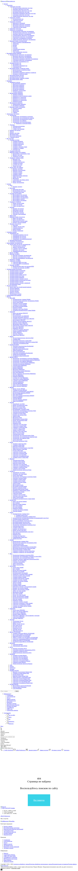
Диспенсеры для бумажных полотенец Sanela (24, 476)
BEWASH (12, 643)
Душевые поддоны (18, 163)
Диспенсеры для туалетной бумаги (22, 122)
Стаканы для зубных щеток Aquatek (22, 606)
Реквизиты (9, 702)
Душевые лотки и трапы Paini (20, 457)
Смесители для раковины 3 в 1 (21, 61)
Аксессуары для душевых (16, 167)
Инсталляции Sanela (18, 485)
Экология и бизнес (8, 861)
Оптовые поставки (12, 706)
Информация (7, 694)
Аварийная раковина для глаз (20, 234)
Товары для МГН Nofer (19, 430)
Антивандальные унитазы (16, 281)
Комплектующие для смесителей (18, 41)
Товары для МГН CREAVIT (20, 331)
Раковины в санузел (15, 82)
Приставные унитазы (18, 212)
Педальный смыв (17, 71)
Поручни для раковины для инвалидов (23, 258)
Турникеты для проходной (17, 241)
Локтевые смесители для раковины (22, 34)
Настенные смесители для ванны (21, 26)
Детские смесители (15, 289)
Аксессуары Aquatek (18, 567)
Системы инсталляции (16, 193)
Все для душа (10, 138)
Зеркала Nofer (16, 416)
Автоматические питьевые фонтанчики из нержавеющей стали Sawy (31, 518)
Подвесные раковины (18, 89)
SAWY (11, 512)
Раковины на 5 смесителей (20, 100)
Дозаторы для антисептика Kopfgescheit (23, 346)
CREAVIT (12, 311)
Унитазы (12, 207)
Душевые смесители (15, 151)
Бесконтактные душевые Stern (20, 541)
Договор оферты (72, 864)
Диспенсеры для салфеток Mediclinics (22, 361)
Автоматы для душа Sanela (20, 474)
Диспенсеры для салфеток (19, 120)
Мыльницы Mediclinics (19, 369)
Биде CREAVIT (17, 314)
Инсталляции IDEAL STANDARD (22, 634)
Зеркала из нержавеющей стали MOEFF (23, 391)
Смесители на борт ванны (19, 27)
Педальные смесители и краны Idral (22, 340)
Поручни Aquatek (17, 599)
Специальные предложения (14, 295)
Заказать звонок (32, 750)
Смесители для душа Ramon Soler (21, 681)
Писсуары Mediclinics (18, 372)
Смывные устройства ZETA (20, 651)
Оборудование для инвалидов (14, 243)
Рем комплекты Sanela (18, 492)
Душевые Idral (16, 339)
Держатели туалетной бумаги (23, 123)
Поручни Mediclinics (18, 375)
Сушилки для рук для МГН (20, 248)
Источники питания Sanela (20, 486)
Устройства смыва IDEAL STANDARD (23, 641)
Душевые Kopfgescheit (18, 347)
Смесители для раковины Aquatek (21, 604)
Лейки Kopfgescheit (18, 350)
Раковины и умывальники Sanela (21, 490)
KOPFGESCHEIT (14, 344)
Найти (17, 691)
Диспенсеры (13, 115)
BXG (11, 553)
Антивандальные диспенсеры (17, 270)
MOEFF (12, 387)
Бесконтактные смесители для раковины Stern (25, 542)
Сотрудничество (11, 696)
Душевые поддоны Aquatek (20, 579)
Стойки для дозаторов (18, 129)
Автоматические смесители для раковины (21, 54)
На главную (39, 800)
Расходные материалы (15, 135)
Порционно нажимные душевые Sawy (26, 516)
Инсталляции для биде (19, 199)
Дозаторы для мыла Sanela (19, 478)
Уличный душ (16, 149)
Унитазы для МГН (14, 265)
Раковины (9, 80)
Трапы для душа (17, 166)
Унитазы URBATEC (18, 618)
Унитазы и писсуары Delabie (20, 309)
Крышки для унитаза (18, 208)
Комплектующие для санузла (17, 217)
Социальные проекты (12, 710)
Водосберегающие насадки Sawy (21, 522)
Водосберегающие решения (14, 53)
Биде (11, 185)
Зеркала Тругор (17, 622)
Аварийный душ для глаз (19, 236)
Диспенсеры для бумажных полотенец (23, 116)
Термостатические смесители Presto (22, 470)
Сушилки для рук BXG (19, 562)
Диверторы (16, 43)
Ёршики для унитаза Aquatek (20, 581)
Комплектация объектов (13, 705)
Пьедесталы (16, 111)
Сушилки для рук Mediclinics (20, 380)
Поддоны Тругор (17, 626)
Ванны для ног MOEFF (19, 388)
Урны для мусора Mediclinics (20, 384)
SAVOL (12, 666)
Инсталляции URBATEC (19, 612)
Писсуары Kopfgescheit (19, 351)
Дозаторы (12, 124)
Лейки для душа (17, 177)
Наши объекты (7, 860)
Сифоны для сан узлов (19, 226)
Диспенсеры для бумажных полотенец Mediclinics (26, 358)
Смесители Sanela (17, 493)
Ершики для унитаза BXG (19, 560)
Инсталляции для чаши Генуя (20, 197)
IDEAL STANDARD (15, 632)
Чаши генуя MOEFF (18, 401)
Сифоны (15, 112)
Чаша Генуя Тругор (18, 630)
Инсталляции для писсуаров (20, 196)
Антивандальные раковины (17, 277)
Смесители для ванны (15, 21)
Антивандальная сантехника (14, 269)
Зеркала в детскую (14, 292)
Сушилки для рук (14, 137)
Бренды (9, 296)
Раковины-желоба (17, 101)
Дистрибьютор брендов (10, 832)
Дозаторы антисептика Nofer (20, 412)
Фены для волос (17, 181)
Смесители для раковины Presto (21, 465)
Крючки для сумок (14, 133)
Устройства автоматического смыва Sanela (24, 498)
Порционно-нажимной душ (20, 65)
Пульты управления (18, 230)
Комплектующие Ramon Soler (20, 676)
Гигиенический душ (18, 19)
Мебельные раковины (18, 85)
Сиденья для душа (17, 164)
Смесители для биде (15, 17)
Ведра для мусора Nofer (19, 406)
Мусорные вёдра (14, 134)
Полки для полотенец (18, 182)
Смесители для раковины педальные (22, 38)
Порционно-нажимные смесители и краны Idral (25, 342)
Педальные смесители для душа (21, 12)
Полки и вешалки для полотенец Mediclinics (24, 373)
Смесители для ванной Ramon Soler (22, 680)
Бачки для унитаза (17, 218)
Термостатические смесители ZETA (22, 652)
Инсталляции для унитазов (20, 195)
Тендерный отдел (11, 700)
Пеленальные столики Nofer (20, 419)
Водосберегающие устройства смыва (19, 68)
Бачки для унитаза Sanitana (20, 501)
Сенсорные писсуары (18, 192)
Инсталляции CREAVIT (19, 320)
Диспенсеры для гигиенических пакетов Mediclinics (26, 360)
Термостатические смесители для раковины (24, 39)
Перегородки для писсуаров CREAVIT (23, 325)
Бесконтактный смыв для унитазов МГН (23, 266)
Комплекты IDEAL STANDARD (21, 636)
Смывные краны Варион (19, 662)
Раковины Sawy (17, 534)
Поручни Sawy (17, 533)
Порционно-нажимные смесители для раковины (25, 58)
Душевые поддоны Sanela (19, 482)
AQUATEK (13, 566)
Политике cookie (15, 868)
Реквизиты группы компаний (11, 846)
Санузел (9, 184)
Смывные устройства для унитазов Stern (23, 552)
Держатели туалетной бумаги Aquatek (23, 574)
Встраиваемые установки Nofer (21, 409)
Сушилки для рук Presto (19, 468)
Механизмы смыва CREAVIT (20, 324)
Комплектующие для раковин (17, 107)
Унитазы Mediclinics (18, 383)
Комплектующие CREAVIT (20, 322)
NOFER (12, 402)
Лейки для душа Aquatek (19, 590)
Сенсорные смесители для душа (21, 15)
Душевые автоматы (18, 141)
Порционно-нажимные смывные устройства (24, 72)
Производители (8, 834)
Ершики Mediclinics (18, 366)
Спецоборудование (12, 232)
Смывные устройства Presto (20, 467)
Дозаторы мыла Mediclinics (20, 365)
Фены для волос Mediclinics (20, 386)
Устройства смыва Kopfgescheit (21, 355)
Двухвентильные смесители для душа (22, 8)
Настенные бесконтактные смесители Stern (24, 548)
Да (1, 746)
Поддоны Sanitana (17, 507)
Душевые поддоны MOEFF (20, 390)
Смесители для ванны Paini (20, 453)
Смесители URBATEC (19, 617)
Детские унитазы (14, 291)
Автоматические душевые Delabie (21, 299)
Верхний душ (16, 159)
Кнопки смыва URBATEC (20, 614)
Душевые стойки (17, 174)
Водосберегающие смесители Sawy (22, 523)
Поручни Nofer (17, 421)
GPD (11, 665)
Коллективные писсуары (19, 190)
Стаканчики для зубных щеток (21, 179)
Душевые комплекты (18, 144)
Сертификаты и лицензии (10, 857)
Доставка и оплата (11, 703)
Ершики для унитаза (15, 130)
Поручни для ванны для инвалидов (22, 255)
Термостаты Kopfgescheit (19, 354)
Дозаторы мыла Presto (18, 460)
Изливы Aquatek (17, 584)
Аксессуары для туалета (13, 113)
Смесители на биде (18, 20)
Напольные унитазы (18, 210)
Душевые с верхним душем (20, 146)
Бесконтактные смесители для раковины (23, 31)
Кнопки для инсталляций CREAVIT (22, 321)
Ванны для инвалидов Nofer (20, 405)
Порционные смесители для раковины (23, 36)
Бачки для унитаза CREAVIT (20, 313)
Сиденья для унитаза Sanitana (20, 509)
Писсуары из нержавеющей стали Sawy (23, 531)
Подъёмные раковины (18, 105)
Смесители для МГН (15, 261)
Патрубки (15, 225)
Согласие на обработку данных (21, 864)
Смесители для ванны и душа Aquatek (23, 603)
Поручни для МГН (15, 254)
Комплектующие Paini (18, 446)
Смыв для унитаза (17, 204)
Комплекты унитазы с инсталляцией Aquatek (24, 586)
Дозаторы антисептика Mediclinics (22, 364)
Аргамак (12, 669)
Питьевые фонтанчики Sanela (20, 489)
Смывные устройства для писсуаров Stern (24, 551)
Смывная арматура (18, 228)
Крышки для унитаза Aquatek (20, 588)
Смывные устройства (15, 201)
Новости (6, 853)
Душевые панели (17, 145)
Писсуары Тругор (17, 625)
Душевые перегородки (19, 162)
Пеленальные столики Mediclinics (21, 371)
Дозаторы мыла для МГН (19, 245)
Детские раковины (14, 288)
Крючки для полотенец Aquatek (21, 589)
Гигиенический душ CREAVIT (21, 316)
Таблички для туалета (18, 250)
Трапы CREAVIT (17, 332)
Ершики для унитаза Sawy (20, 529)
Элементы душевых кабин (17, 157)
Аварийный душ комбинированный (22, 239)
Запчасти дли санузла (15, 223)
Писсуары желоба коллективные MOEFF (23, 395)
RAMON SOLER (14, 670)
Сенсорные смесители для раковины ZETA (24, 650)
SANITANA (13, 500)
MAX (10, 717)
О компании (10, 695)
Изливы (15, 45)
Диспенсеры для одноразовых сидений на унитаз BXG (27, 556)
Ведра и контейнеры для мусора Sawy (23, 520)
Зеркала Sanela (16, 483)
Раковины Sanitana (17, 508)
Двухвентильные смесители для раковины (24, 32)
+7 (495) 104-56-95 (8, 750)
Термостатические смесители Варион (22, 663)
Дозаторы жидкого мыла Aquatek (21, 575)
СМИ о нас (9, 709)
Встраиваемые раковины (19, 83)
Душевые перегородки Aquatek (21, 578)
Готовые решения (8, 833)
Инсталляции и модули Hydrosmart (22, 685)
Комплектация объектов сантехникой (13, 829)
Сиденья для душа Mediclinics (20, 377)
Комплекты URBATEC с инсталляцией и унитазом (26, 615)
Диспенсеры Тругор (18, 621)
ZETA (11, 647)
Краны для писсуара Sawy (19, 530)
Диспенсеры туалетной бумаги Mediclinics (24, 362)
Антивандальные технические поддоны (20, 280)
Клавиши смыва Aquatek (19, 585)
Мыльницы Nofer (17, 417)
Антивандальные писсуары (17, 276)
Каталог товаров (8, 826)
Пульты (15, 46)
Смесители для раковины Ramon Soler (23, 683)
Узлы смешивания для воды (20, 52)
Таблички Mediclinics (18, 382)
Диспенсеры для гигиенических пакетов (23, 118)
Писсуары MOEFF (17, 394)
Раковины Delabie (17, 307)
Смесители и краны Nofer (19, 426)
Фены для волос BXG (18, 564)
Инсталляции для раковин (19, 200)
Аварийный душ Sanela (19, 472)
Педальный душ (17, 64)
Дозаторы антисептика (19, 126)
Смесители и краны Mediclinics (21, 379)
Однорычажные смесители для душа (22, 10)
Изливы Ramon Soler (18, 674)
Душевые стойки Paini (18, 445)
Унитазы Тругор (17, 629)
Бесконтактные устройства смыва (21, 69)
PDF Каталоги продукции (10, 858)
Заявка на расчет (11, 699)
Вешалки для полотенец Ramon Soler (22, 672)
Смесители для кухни (15, 28)
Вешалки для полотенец (19, 170)
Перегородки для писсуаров (20, 221)
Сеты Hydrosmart (17, 688)
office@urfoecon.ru (21, 750)
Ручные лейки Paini (18, 450)
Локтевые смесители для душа (21, 9)
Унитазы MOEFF (17, 398)
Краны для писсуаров (18, 203)
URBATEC (12, 608)
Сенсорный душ (17, 67)
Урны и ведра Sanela (18, 497)
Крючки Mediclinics (18, 368)
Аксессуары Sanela (18, 475)
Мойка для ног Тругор (18, 623)
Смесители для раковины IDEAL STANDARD (25, 639)
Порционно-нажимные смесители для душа (24, 13)
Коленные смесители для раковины (22, 56)
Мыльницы (16, 178)
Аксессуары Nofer (17, 439)
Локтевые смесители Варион (20, 656)
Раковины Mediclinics (18, 376)
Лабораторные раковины (19, 104)
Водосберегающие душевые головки (19, 78)
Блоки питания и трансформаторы (22, 42)
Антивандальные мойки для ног (18, 274)
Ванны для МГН (14, 252)
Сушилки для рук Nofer (19, 428)
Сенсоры (15, 47)
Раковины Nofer (17, 423)
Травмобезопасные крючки (20, 251)
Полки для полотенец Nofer (20, 420)
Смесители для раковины (16, 30)
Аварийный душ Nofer (19, 404)
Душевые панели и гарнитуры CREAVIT (23, 318)
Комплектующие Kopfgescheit (20, 349)
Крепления (16, 109)
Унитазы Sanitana (17, 511)
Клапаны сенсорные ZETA (20, 648)
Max (13, 821)
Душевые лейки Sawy (18, 527)
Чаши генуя (13, 215)
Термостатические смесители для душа (23, 16)
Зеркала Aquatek (17, 582)
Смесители (9, 5)
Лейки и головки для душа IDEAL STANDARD (25, 637)
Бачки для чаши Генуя (18, 219)
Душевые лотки (17, 160)
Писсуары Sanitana (17, 505)
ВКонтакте (6, 821)
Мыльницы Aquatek (18, 592)
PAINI (11, 442)
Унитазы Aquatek (17, 607)
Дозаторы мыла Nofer (18, 434)
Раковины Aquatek (17, 600)
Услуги (8, 698)
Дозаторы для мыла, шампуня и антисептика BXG (26, 559)
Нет (5, 746)
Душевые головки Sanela (19, 479)
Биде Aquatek (16, 568)
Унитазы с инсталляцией (19, 214)
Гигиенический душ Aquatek (20, 573)
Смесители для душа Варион (20, 658)
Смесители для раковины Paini (21, 456)
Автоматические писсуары (17, 76)
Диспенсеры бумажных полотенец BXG (23, 555)
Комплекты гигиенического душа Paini (23, 448)
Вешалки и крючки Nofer (19, 408)
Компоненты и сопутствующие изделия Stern (24, 546)
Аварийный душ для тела (19, 237)
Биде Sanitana (16, 503)
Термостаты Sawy (17, 538)
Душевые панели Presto (19, 461)
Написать (11, 723)
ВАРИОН (12, 654)
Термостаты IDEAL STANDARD (21, 640)
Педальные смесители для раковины (22, 57)
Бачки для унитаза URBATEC (20, 611)
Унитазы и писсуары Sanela (20, 496)
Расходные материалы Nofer (20, 441)
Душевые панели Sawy (22, 515)
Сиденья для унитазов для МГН (21, 267)
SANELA (12, 471)
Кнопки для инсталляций (19, 222)
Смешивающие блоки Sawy (20, 537)
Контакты (66, 750)
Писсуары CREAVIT (18, 327)
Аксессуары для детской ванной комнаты (20, 287)
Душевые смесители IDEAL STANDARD (23, 633)
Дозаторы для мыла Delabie (20, 303)
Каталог (6, 4)
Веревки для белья (17, 168)
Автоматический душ (15, 63)
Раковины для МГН (15, 259)
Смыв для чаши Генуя (18, 206)
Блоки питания (17, 229)
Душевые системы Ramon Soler (21, 673)
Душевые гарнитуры (18, 142)
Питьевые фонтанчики (16, 240)
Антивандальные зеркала (16, 273)
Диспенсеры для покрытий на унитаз (22, 119)
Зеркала (12, 131)
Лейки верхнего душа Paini (20, 449)
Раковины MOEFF (17, 397)
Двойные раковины (18, 94)
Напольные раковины (18, 87)
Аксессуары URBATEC (19, 610)
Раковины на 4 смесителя (19, 98)
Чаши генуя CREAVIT (18, 335)
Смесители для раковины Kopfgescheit (23, 353)
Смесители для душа (15, 6)
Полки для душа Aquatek (19, 595)
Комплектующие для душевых (18, 152)
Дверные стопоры (17, 171)
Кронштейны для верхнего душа (21, 153)
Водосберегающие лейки (16, 79)
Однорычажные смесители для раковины (23, 35)
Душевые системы (14, 140)
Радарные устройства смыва (20, 74)
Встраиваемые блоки (15, 284)
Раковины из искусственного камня (22, 96)
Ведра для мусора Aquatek (19, 570)
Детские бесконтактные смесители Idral (23, 338)
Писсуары (12, 188)
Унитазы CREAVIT (18, 333)
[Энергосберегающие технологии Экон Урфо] (39, 1)
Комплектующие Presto (19, 463)
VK (9, 719)
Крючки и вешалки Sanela (19, 487)
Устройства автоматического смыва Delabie (24, 310)
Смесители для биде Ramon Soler (21, 678)
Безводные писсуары (18, 189)
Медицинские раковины (16, 102)
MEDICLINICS (14, 357)
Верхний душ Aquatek (18, 571)
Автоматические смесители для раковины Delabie (26, 300)
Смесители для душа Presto (20, 464)
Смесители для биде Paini (19, 452)
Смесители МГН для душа (20, 262)
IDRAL (12, 336)
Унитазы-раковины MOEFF (20, 399)
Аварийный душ (14, 233)
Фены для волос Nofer (18, 432)
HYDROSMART (14, 684)
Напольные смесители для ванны (21, 24)
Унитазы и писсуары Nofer (20, 431)
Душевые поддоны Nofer (19, 413)
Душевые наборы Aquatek (19, 577)
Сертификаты (10, 707)
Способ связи (7, 713)
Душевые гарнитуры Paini (19, 443)
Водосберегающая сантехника (11, 827)
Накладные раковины (18, 86)
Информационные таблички (20, 175)
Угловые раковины (18, 91)
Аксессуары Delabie (18, 302)
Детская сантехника (12, 285)
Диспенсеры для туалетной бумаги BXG (23, 557)
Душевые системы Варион (20, 655)
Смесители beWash (18, 644)
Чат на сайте (12, 715)
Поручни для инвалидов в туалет (21, 256)
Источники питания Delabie (20, 306)
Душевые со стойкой (18, 148)
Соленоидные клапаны (19, 49)
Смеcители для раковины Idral (20, 343)
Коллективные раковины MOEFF (21, 393)
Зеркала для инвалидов (19, 247)
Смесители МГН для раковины (21, 263)
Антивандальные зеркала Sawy (21, 519)
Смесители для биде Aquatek (20, 601)
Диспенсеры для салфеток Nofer (21, 438)
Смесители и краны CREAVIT (21, 329)
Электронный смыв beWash (20, 645)
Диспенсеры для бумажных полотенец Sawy (24, 525)
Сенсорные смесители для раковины (22, 60)
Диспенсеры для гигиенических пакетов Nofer (25, 437)
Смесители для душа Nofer (20, 424)
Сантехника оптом (8, 830)
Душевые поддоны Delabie (20, 305)
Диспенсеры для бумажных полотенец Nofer (24, 410)
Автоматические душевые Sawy (21, 514)
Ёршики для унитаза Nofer (20, 415)
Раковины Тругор (17, 628)
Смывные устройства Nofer (20, 427)
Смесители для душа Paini (19, 454)
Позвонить (11, 721)
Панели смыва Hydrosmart (19, 687)
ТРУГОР (12, 619)
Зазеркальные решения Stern (20, 545)
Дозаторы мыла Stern (18, 544)
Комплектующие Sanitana (19, 504)
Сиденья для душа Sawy (19, 535)
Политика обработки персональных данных (40, 864)
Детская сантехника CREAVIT (21, 317)
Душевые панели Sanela (19, 481)
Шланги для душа (17, 155)
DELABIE (12, 298)
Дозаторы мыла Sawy (18, 526)
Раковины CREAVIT (18, 328)
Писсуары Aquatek (17, 593)
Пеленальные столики (15, 294)
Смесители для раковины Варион (21, 661)
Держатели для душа (18, 156)
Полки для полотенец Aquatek (20, 596)
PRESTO (12, 459)
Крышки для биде (17, 186)
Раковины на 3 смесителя (19, 97)
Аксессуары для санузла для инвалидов (20, 244)
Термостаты (16, 50)
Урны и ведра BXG (18, 563)
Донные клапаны (17, 108)
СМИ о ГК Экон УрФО (10, 856)
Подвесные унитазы (18, 211)
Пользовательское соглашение (60, 864)
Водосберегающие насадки (17, 75)
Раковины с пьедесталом (19, 90)
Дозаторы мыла (17, 127)
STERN (12, 540)
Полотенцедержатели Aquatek (20, 597)
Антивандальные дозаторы (17, 272)
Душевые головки (17, 173)
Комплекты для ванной (19, 23)
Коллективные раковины (16, 93)
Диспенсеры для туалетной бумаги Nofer (23, 435)
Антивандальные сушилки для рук (19, 278)
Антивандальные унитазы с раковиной (20, 283)
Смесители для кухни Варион (20, 659)
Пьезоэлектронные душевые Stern (21, 549)
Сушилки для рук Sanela (19, 494)
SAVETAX (12, 667)
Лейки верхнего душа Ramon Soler (22, 677)
